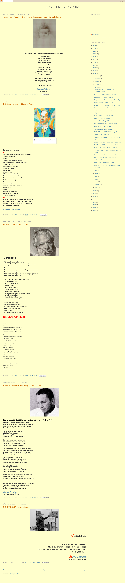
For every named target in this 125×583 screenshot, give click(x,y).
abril (96, 179)
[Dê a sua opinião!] (44, 94)
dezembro (97, 76)
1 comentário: (34, 375)
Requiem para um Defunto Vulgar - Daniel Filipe (22, 385)
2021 (94, 59)
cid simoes (96, 34)
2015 (94, 191)
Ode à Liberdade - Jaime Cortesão (103, 129)
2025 (94, 48)
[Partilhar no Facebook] (47, 94)
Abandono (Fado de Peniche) (102, 118)
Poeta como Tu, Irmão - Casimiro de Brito (105, 147)
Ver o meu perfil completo (100, 37)
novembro (97, 79)
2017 (94, 71)
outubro (97, 81)
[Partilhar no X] (45, 94)
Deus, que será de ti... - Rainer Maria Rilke (105, 108)
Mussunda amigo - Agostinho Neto (103, 115)
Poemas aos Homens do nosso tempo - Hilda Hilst (107, 142)
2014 (94, 194)
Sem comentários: (35, 94)
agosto (96, 87)
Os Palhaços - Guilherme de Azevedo (104, 162)
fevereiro (97, 184)
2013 (94, 196)
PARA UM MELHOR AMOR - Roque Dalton (107, 132)
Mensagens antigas (81, 570)
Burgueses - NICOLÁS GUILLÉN (16, 224)
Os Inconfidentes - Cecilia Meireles (103, 126)
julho (96, 170)
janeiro (97, 187)
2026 (94, 45)
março (96, 182)
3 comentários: (34, 215)
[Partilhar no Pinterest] (48, 94)
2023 (94, 54)
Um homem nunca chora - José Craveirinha (105, 123)
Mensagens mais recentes (10, 570)
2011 (94, 202)
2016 (94, 73)
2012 (94, 199)
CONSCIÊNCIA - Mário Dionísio (16, 507)
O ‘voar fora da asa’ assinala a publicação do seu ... (107, 105)
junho (96, 173)
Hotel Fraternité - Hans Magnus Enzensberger (106, 155)
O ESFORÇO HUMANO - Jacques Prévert (106, 145)
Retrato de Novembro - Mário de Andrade (19, 104)
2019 (94, 65)
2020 (94, 62)
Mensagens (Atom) (15, 574)
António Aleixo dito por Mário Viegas (104, 121)
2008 (94, 210)
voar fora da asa (62, 7)
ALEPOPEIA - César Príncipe (102, 134)
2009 (94, 208)
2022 (94, 57)
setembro (97, 84)
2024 (94, 51)
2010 (94, 205)
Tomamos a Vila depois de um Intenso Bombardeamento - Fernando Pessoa (32, 17)
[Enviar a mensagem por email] (42, 94)
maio (96, 176)
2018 (94, 68)
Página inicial (46, 570)
